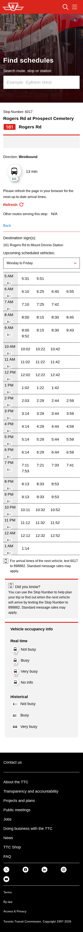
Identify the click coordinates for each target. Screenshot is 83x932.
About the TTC (15, 782)
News (8, 838)
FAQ (7, 856)
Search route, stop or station (27, 71)
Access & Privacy (14, 911)
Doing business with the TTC (27, 828)
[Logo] (13, 7)
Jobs (7, 819)
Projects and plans (19, 801)
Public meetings (16, 810)
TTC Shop (12, 847)
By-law (7, 901)
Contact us (12, 762)
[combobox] (41, 82)
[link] (6, 869)
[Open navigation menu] (74, 7)
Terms (7, 892)
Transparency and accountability (30, 791)
